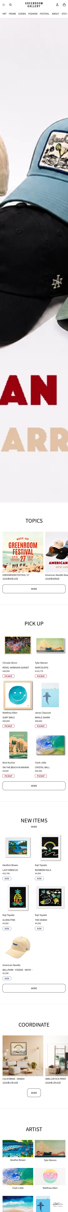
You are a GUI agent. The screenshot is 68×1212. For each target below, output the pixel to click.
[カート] (64, 4)
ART (4, 13)
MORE (34, 588)
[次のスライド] (63, 260)
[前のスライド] (5, 260)
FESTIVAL (44, 13)
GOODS (22, 13)
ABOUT (55, 13)
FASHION (32, 13)
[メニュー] (3, 4)
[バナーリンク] (34, 260)
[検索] (10, 4)
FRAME (12, 13)
